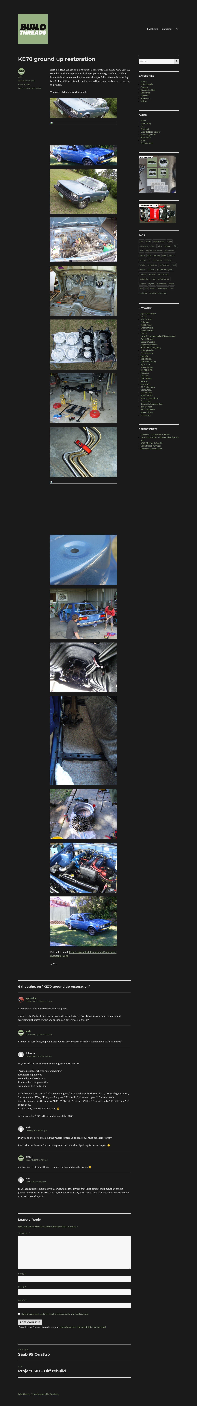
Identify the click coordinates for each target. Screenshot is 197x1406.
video (152, 288)
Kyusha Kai (145, 364)
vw (172, 288)
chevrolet (144, 246)
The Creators (146, 407)
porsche (151, 274)
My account (146, 137)
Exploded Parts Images (150, 132)
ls (149, 260)
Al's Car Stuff (146, 319)
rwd (153, 279)
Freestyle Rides (147, 350)
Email (22, 1287)
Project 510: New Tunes (151, 446)
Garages (144, 87)
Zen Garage (146, 415)
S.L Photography (148, 387)
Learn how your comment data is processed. (83, 1327)
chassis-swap (159, 241)
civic (160, 246)
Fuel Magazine (147, 353)
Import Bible (146, 359)
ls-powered (157, 260)
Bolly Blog (145, 322)
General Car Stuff (148, 90)
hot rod (143, 260)
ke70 (33, 88)
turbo (171, 284)
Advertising (146, 123)
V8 (146, 288)
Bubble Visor (146, 325)
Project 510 (145, 93)
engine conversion (154, 251)
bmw (148, 241)
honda (171, 255)
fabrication (169, 251)
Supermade (145, 401)
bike (142, 241)
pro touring (163, 274)
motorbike (152, 265)
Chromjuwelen (147, 328)
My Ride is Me (147, 370)
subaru (143, 284)
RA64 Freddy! (147, 379)
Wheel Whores (147, 412)
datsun (168, 246)
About (143, 121)
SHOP (143, 140)
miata (142, 265)
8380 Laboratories (148, 314)
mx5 (174, 265)
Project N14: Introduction (151, 449)
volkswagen (163, 288)
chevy (153, 246)
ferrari (142, 255)
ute (141, 288)
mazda (168, 260)
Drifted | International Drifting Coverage (158, 336)
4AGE (20, 88)
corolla (27, 88)
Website (22, 1300)
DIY (175, 246)
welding (143, 293)
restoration (144, 279)
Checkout (145, 129)
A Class (144, 316)
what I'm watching (158, 293)
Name (22, 1274)
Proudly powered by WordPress (45, 1394)
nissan (142, 269)
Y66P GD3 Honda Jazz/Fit (152, 443)
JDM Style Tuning (148, 362)
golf (164, 255)
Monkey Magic (147, 367)
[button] (177, 29)
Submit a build (147, 143)
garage (157, 255)
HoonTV (144, 356)
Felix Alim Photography (151, 347)
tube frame (161, 284)
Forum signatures (148, 135)
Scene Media (146, 390)
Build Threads (24, 84)
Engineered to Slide (149, 345)
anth (20, 77)
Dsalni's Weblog (148, 342)
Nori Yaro (145, 373)
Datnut (144, 333)
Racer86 (144, 381)
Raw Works (145, 384)
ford (149, 255)
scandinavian (164, 279)
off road (151, 269)
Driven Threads (147, 339)
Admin (144, 81)
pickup (143, 274)
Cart (142, 126)
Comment (24, 1233)
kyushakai (31, 998)
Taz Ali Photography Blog (151, 404)
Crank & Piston (147, 331)
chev (170, 241)
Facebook (152, 29)
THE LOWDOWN (148, 410)
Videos (144, 101)
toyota (38, 88)
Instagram (166, 29)
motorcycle (164, 265)
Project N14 (145, 98)
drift (141, 251)
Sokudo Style (146, 393)
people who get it (164, 269)
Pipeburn (145, 376)
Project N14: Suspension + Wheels (155, 435)
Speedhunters (147, 395)
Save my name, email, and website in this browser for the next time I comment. (55, 1314)
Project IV (145, 96)
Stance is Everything (149, 398)
